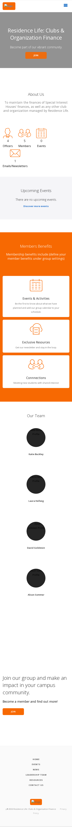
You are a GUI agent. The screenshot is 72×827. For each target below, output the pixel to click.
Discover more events (36, 206)
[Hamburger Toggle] (65, 6)
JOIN (36, 55)
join (13, 711)
